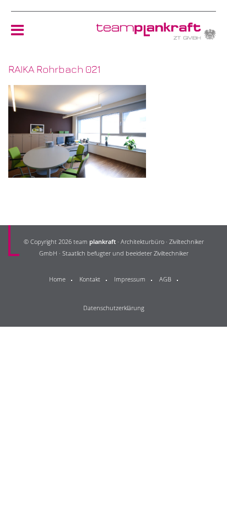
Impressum (129, 279)
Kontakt (89, 279)
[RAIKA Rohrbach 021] (77, 171)
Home (57, 279)
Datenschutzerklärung (113, 308)
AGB (165, 279)
